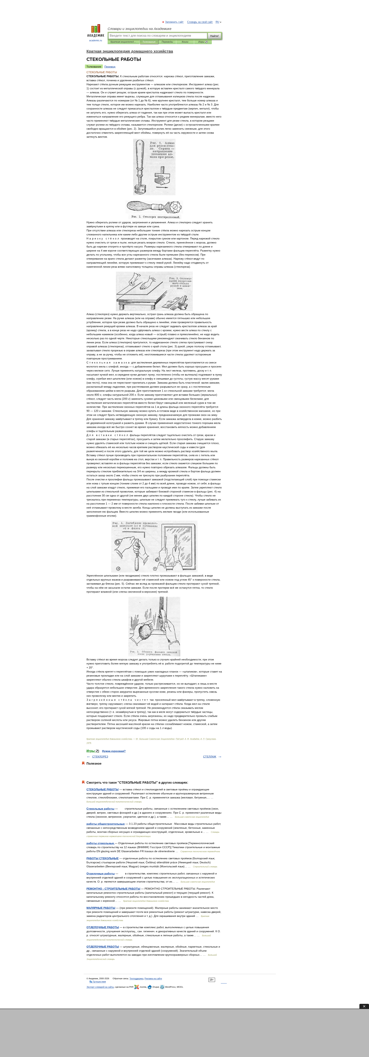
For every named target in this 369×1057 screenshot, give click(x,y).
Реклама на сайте (153, 978)
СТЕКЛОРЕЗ (100, 756)
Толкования (148, 42)
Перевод (109, 66)
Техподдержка (136, 978)
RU (217, 22)
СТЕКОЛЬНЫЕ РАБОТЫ (102, 789)
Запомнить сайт (174, 22)
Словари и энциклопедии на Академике (139, 29)
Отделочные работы (100, 873)
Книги (185, 42)
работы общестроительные (105, 823)
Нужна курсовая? (114, 751)
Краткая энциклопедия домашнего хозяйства (123, 42)
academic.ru (95, 40)
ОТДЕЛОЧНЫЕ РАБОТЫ (102, 927)
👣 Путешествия (97, 981)
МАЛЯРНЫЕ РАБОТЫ (100, 907)
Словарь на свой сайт (200, 22)
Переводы (167, 42)
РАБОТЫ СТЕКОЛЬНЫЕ (102, 858)
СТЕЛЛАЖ (209, 756)
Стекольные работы (100, 808)
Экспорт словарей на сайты (100, 987)
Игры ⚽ (203, 42)
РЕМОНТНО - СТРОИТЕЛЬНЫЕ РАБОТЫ (113, 888)
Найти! (214, 35)
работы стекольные (100, 843)
